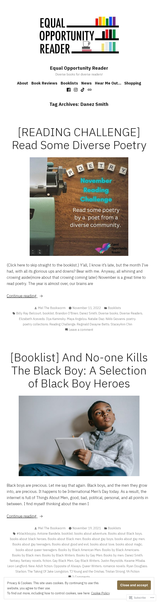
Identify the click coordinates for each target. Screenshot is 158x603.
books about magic (129, 544)
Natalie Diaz (96, 319)
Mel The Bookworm (52, 308)
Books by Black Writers (58, 555)
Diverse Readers (130, 313)
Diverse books (108, 313)
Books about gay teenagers (31, 544)
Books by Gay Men (89, 555)
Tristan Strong (115, 571)
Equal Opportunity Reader (79, 68)
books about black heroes (28, 539)
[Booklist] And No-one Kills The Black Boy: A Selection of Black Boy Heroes (79, 370)
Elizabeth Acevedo (32, 319)
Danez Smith (88, 313)
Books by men (113, 555)
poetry (130, 319)
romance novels (114, 566)
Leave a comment (81, 329)
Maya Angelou (77, 319)
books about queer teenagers (36, 550)
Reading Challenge (62, 324)
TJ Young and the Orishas (87, 571)
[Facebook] (69, 89)
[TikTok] (82, 89)
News (86, 83)
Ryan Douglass (136, 566)
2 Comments (81, 577)
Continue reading (22, 296)
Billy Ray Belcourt (28, 313)
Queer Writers (92, 566)
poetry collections (35, 324)
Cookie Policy (100, 593)
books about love (102, 544)
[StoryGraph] (89, 89)
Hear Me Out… (108, 83)
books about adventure (90, 533)
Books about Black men (64, 539)
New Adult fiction (40, 566)
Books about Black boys (125, 533)
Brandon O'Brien (66, 313)
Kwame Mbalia (134, 561)
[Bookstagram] (75, 89)
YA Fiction (133, 571)
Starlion (20, 571)
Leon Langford (17, 566)
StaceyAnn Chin (121, 324)
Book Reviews (44, 83)
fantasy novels (31, 561)
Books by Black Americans (120, 550)
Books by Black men (26, 555)
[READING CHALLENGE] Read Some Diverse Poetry (79, 138)
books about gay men (129, 539)
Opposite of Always (67, 566)
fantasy (15, 561)
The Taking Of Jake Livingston (48, 571)
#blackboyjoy (26, 533)
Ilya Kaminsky (56, 319)
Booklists (69, 83)
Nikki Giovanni (115, 319)
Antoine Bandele (48, 533)
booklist (48, 313)
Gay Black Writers (87, 561)
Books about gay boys (97, 539)
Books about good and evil (70, 544)
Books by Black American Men (79, 550)
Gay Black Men (62, 561)
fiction (47, 561)
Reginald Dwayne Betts (93, 324)
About (22, 83)
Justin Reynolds (112, 561)
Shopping (132, 83)
